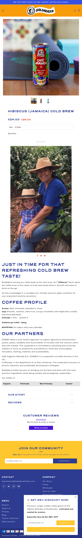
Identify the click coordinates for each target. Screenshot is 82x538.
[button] (34, 101)
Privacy (5, 512)
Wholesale (47, 488)
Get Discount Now (50, 529)
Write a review (41, 428)
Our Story (47, 481)
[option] (41, 57)
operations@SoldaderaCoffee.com (18, 481)
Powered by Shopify (9, 535)
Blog (4, 515)
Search (5, 505)
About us (6, 508)
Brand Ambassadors (52, 495)
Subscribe (64, 461)
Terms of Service (10, 518)
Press (45, 485)
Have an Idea (49, 491)
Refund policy (8, 522)
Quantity (12, 133)
